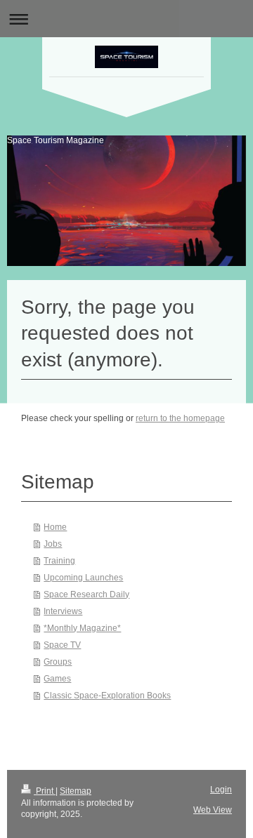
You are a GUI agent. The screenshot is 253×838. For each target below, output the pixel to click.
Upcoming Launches (83, 578)
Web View (212, 810)
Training (59, 561)
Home (55, 527)
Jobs (53, 544)
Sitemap (75, 791)
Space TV (62, 645)
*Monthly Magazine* (82, 628)
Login (221, 789)
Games (57, 679)
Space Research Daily (86, 594)
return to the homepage (180, 418)
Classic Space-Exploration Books (107, 695)
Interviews (63, 611)
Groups (58, 662)
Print (45, 791)
